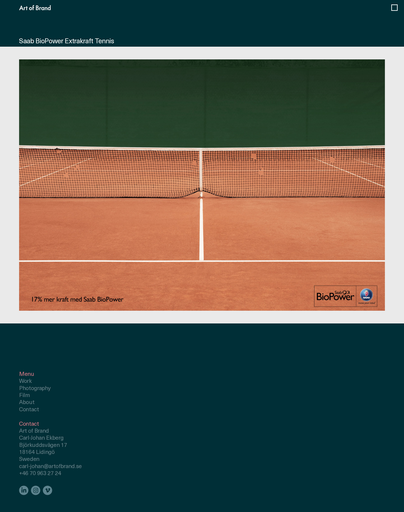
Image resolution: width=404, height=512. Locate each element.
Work (25, 381)
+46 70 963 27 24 (40, 474)
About (26, 403)
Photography (34, 389)
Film (24, 396)
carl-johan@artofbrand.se (50, 467)
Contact (29, 410)
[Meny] (394, 7)
